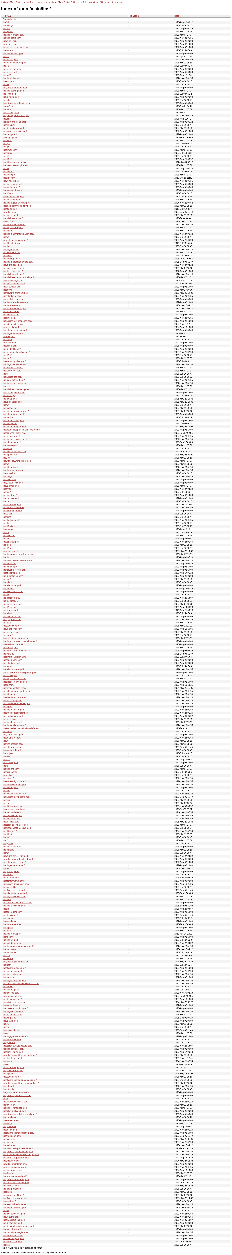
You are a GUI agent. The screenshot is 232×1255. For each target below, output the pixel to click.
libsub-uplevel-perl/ (12, 738)
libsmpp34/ (8, 31)
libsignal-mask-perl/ (12, 750)
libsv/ (5, 840)
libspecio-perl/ (9, 1145)
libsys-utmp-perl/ (10, 1021)
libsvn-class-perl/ (11, 498)
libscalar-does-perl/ (12, 747)
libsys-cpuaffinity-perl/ (13, 483)
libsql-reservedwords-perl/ (15, 682)
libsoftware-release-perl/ (14, 968)
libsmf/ (6, 464)
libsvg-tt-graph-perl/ (12, 619)
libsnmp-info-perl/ (11, 632)
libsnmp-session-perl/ (13, 744)
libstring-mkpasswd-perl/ (14, 383)
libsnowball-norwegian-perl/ (16, 1232)
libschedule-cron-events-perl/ (16, 703)
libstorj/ (6, 84)
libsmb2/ (7, 75)
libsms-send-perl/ (11, 993)
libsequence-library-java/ (14, 433)
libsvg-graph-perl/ (11, 486)
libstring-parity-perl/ (12, 974)
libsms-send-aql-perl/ (13, 368)
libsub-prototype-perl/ (13, 576)
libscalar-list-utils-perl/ (13, 53)
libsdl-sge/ (7, 1192)
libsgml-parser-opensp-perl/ (16, 1092)
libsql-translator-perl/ (12, 924)
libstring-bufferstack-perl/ (14, 364)
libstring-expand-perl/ (13, 1011)
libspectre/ (7, 290)
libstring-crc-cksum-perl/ (14, 906)
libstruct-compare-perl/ (13, 268)
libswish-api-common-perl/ (15, 240)
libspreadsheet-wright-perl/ (15, 165)
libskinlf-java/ (9, 336)
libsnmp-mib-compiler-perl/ (15, 47)
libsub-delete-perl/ (11, 305)
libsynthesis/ (8, 1089)
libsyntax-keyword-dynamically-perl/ (20, 1114)
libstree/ (6, 790)
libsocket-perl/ (9, 479)
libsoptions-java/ (10, 445)
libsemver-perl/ (10, 150)
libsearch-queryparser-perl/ (15, 825)
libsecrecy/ (8, 529)
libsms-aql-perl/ (10, 399)
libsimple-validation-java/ (14, 451)
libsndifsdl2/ (8, 172)
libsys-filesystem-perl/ (13, 1070)
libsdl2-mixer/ (9, 125)
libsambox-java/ (10, 59)
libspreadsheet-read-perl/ (14, 63)
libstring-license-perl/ (12, 971)
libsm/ (5, 766)
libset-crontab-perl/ (11, 573)
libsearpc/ (7, 153)
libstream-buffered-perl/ (14, 380)
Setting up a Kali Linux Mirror (84, 2)
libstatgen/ (7, 1061)
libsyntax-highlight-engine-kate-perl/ (20, 1055)
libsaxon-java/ (9, 921)
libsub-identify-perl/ (12, 349)
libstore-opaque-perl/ (12, 511)
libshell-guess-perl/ (12, 442)
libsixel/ (6, 1245)
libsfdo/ (6, 523)
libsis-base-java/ (10, 647)
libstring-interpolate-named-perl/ (18, 262)
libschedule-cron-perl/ (13, 716)
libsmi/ (6, 405)
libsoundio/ (8, 986)
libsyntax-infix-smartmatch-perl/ (17, 903)
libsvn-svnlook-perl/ (12, 287)
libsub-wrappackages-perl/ (15, 302)
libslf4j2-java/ (9, 1074)
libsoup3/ (7, 899)
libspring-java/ (9, 1018)
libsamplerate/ (9, 719)
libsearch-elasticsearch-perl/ (16, 1182)
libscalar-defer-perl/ (12, 371)
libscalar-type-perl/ (11, 663)
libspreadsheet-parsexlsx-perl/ (17, 828)
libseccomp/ (8, 918)
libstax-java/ (8, 753)
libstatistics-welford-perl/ (14, 224)
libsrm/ (6, 868)
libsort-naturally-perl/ (12, 700)
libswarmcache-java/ (12, 996)
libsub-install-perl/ (11, 311)
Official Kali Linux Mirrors (111, 2)
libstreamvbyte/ (10, 675)
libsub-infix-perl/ (10, 915)
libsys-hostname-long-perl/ (15, 638)
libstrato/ (7, 965)
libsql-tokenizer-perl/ (12, 806)
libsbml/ (6, 28)
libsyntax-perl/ (9, 212)
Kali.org (4, 2)
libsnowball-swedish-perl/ (15, 794)
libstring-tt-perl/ (10, 495)
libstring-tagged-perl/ (12, 1170)
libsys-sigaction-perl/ (12, 402)
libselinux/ (7, 255)
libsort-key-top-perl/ (12, 69)
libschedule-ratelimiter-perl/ (15, 713)
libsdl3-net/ (8, 874)
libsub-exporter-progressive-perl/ (18, 946)
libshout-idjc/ (9, 1105)
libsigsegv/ (8, 843)
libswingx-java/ (10, 137)
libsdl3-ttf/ (7, 159)
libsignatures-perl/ (11, 187)
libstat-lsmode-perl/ (12, 812)
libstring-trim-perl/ (11, 249)
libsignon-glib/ (9, 887)
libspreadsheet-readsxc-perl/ (16, 352)
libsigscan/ (8, 50)
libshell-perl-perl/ (11, 567)
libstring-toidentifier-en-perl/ (16, 411)
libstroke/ (7, 100)
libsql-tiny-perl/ (10, 175)
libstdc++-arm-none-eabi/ (14, 122)
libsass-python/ (10, 423)
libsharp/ (7, 109)
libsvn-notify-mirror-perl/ (14, 392)
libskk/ (6, 1064)
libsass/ (6, 800)
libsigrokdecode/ (10, 601)
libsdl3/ (6, 909)
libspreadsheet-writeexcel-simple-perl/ (21, 1154)
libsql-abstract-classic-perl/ (15, 1102)
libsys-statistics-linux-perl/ (15, 1204)
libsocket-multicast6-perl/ (14, 1111)
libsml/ (6, 853)
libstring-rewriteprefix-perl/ (15, 1108)
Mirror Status (16, 2)
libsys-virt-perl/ (9, 1126)
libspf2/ (6, 168)
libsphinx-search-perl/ (13, 1235)
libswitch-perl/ (9, 343)
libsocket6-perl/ (10, 346)
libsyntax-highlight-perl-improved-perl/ (21, 1083)
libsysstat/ (7, 775)
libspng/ (6, 594)
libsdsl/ (6, 1210)
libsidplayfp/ (8, 1173)
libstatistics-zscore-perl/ (14, 1002)
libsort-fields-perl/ (11, 822)
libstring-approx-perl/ (12, 184)
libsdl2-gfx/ (8, 193)
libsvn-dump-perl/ (11, 1217)
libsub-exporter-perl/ (12, 629)
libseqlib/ (7, 119)
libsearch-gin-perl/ (11, 1005)
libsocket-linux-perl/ (12, 616)
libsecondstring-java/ (12, 280)
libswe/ (6, 1024)
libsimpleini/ (8, 850)
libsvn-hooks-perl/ (11, 181)
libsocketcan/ (9, 535)
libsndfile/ (7, 339)
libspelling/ (8, 25)
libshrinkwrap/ (9, 949)
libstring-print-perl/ (11, 200)
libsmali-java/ (9, 1139)
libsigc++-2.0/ (9, 473)
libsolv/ (6, 557)
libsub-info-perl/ (10, 1130)
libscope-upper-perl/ (12, 660)
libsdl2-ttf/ (7, 355)
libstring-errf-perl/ (11, 769)
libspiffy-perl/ (9, 178)
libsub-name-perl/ (11, 97)
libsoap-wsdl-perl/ (11, 542)
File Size (132, 16)
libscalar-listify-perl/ (12, 296)
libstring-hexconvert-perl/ (14, 896)
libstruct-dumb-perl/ (12, 943)
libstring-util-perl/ (10, 940)
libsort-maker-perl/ (11, 436)
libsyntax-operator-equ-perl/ (16, 1179)
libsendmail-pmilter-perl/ (14, 361)
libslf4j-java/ (8, 654)
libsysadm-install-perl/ (13, 735)
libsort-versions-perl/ (12, 1015)
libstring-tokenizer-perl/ (13, 710)
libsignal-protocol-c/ (12, 1189)
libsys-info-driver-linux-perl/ (15, 856)
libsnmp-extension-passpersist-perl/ (19, 672)
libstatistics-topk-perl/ (13, 218)
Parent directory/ (10, 19)
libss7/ (6, 237)
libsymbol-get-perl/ (11, 1161)
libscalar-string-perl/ (12, 585)
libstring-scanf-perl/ (12, 38)
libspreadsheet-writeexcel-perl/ (17, 560)
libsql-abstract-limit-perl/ (14, 1220)
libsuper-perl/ (9, 977)
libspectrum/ (8, 685)
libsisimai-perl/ (9, 94)
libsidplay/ (7, 448)
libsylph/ (6, 458)
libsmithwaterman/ (11, 252)
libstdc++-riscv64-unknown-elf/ (17, 651)
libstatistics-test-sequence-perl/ (17, 321)
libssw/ (6, 1033)
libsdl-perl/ (7, 707)
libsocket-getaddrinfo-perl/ (15, 893)
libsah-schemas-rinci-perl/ (15, 697)
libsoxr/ (6, 837)
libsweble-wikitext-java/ (14, 809)
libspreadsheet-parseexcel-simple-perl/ (21, 430)
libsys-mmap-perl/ (11, 871)
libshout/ (7, 579)
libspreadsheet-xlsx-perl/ (14, 688)
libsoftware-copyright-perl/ (15, 1198)
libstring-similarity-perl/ (13, 1049)
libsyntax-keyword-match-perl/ (17, 103)
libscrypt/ (7, 489)
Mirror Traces (30, 2)
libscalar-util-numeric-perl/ (15, 330)
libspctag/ (7, 476)
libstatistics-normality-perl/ (15, 131)
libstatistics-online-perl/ (13, 507)
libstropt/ (7, 358)
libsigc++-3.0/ (9, 1042)
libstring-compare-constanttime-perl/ (20, 641)
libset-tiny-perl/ (10, 831)
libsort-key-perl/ (10, 72)
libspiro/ (6, 246)
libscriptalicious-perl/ (12, 815)
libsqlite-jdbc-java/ (11, 243)
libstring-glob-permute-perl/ (15, 1036)
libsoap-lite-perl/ (10, 455)
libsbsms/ (7, 140)
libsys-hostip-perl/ (11, 327)
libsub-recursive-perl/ (13, 271)
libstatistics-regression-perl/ (16, 1158)
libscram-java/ (9, 1117)
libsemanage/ (9, 395)
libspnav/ (7, 623)
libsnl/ (5, 374)
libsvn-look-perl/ (10, 762)
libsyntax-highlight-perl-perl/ (16, 962)
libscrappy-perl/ (10, 134)
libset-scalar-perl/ (11, 315)
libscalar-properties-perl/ (14, 862)
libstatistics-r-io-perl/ (12, 1242)
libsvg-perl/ (8, 514)
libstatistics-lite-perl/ (12, 1039)
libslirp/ (6, 1027)
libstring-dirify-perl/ (11, 78)
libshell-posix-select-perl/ (14, 1207)
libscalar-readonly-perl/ (13, 414)
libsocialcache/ (10, 772)
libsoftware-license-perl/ (14, 890)
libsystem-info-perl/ (12, 1077)
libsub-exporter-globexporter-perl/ (18, 1226)
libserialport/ (8, 81)
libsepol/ (7, 492)
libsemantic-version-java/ (14, 657)
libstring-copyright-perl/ (13, 91)
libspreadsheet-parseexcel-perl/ (18, 1148)
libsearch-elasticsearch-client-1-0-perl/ (21, 983)
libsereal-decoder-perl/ (13, 299)
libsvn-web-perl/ (10, 551)
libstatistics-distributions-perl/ (16, 797)
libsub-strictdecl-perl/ (12, 1223)
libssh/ (6, 532)
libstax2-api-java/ (11, 990)
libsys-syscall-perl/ (11, 1030)
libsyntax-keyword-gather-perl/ (17, 461)
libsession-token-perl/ (13, 591)
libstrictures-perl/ (10, 610)
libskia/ (6, 66)
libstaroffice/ (8, 417)
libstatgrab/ (8, 231)
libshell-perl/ (8, 1086)
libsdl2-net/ (8, 548)
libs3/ (5, 741)
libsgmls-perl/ (9, 318)
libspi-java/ (8, 927)
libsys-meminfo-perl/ (12, 190)
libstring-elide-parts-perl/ (14, 980)
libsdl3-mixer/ (9, 526)
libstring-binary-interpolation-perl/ (18, 234)
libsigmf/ (6, 147)
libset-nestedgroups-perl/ (14, 781)
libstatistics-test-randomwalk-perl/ (18, 277)
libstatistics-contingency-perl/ (16, 389)
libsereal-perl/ (9, 1201)
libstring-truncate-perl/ (13, 333)
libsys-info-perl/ (10, 44)
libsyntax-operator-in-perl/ (15, 1164)
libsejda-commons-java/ (14, 284)
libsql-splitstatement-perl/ (14, 784)
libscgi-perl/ (8, 778)
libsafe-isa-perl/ (10, 209)
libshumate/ (8, 588)
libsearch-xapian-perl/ (13, 1052)
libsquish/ (7, 582)
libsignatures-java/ (11, 598)
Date (176, 16)
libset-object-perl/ (11, 1120)
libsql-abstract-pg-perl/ (13, 1067)
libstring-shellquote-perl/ (14, 725)
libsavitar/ (7, 1123)
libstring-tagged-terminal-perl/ (16, 203)
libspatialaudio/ (10, 952)
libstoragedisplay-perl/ (13, 196)
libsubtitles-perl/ (10, 787)
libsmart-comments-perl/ (14, 1214)
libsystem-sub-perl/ (12, 626)
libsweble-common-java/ (14, 1167)
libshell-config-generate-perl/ (16, 691)
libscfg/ (6, 803)
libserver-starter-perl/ (12, 604)
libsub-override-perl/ (12, 999)
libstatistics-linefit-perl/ (13, 1195)
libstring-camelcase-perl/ (14, 678)
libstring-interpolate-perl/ (14, 427)
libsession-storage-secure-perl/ (17, 1046)
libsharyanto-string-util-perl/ (15, 293)
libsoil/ (6, 156)
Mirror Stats (63, 2)
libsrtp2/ (6, 143)
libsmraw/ (7, 666)
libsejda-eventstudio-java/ (15, 162)
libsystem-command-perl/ (14, 1176)
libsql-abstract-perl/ (12, 504)
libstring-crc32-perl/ (12, 847)
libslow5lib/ (8, 106)
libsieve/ (6, 756)
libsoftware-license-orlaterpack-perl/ (20, 1080)
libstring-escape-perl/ (13, 227)
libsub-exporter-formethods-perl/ (18, 554)
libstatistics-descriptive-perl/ (16, 884)
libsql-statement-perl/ (12, 1058)
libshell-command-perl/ (13, 669)
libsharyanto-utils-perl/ (13, 420)
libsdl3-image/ (9, 563)
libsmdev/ (7, 613)
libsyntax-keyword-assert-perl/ (17, 1095)
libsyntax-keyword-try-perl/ (15, 1008)
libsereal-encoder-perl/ (13, 644)
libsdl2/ (6, 539)
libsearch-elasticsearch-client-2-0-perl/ (21, 728)
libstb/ (5, 1099)
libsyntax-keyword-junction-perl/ (18, 1151)
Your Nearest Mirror (47, 2)
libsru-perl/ (8, 937)
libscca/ (6, 955)
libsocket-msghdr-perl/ (13, 1238)
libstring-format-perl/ (12, 934)
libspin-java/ (8, 1142)
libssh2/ (6, 759)
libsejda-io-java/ (10, 467)
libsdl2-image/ (9, 607)
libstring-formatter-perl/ (13, 35)
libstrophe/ (7, 635)
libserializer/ (8, 221)
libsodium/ (7, 731)
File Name (8, 16)
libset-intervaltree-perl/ (13, 881)
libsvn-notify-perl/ (11, 112)
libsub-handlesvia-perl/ (13, 128)
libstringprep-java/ (11, 259)
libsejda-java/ (9, 694)
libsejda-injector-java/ (13, 324)
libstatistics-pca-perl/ (12, 377)
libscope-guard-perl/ (12, 912)
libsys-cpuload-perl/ (12, 1229)
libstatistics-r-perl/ (11, 1186)
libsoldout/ (7, 834)
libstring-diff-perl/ (10, 215)
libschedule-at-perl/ (12, 1136)
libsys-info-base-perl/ (12, 265)
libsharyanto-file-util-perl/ (14, 570)
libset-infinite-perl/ (11, 520)
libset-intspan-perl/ (11, 819)
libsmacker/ (8, 958)
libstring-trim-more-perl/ (14, 865)
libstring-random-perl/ (13, 470)
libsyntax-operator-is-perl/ (15, 88)
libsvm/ (6, 501)
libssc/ (6, 56)
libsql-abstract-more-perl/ (14, 308)
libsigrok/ (7, 545)
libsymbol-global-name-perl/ (16, 115)
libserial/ (7, 931)
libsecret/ (7, 517)
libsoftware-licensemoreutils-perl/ (18, 1133)
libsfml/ (6, 22)
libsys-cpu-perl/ (10, 41)
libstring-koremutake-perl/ (15, 439)
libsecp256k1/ (9, 408)
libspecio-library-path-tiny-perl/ (17, 206)
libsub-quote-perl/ (11, 878)
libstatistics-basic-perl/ (13, 274)
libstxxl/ (6, 386)
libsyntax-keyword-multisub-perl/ (18, 859)
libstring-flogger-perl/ (12, 722)
